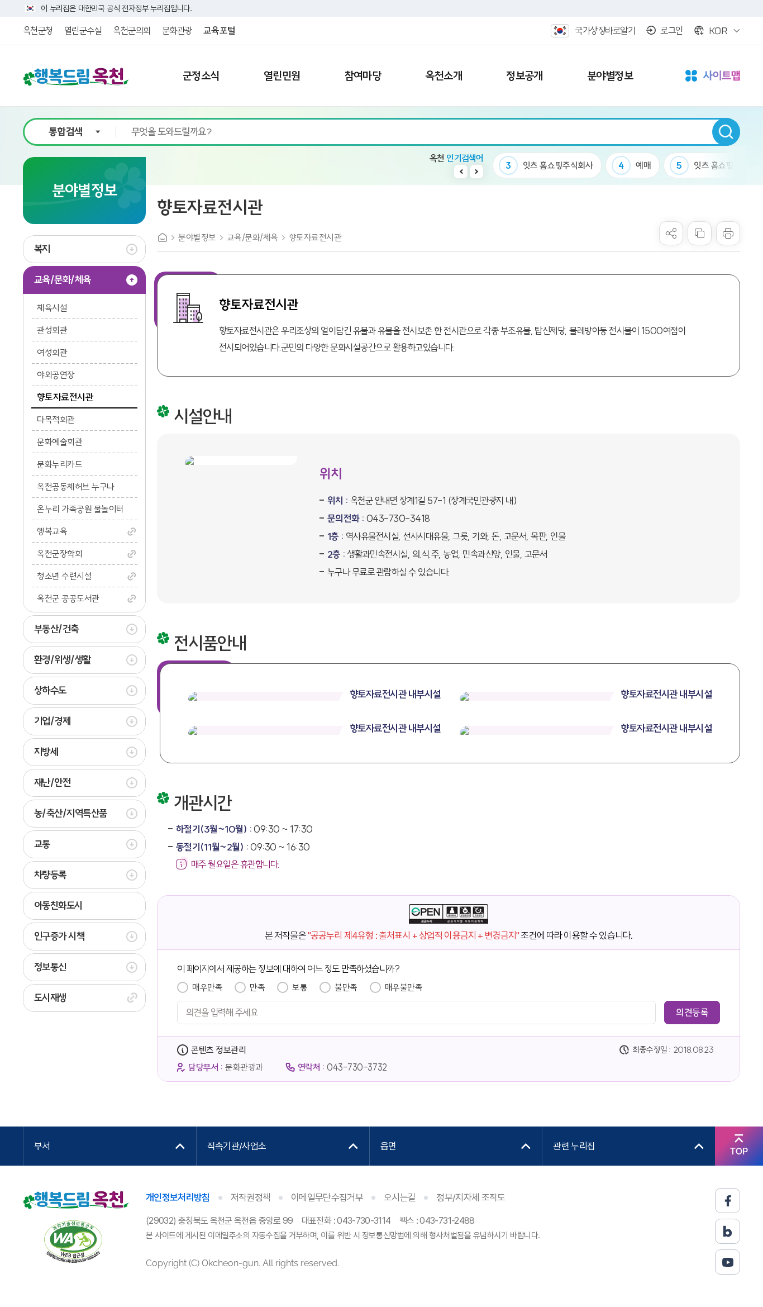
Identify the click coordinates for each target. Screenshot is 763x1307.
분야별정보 (197, 237)
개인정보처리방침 (178, 1197)
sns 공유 (671, 233)
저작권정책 (251, 1197)
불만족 (346, 987)
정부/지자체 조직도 (470, 1197)
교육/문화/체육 (252, 237)
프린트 (728, 233)
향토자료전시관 (315, 237)
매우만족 (207, 987)
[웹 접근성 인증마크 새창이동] (73, 1241)
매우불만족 (404, 987)
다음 (476, 171)
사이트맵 (712, 76)
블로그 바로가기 (727, 1231)
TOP (739, 1151)
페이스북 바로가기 (727, 1200)
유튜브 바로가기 (727, 1262)
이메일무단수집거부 (327, 1197)
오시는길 (400, 1197)
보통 (299, 987)
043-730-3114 (363, 1220)
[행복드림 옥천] (76, 76)
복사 (700, 233)
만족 (257, 987)
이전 (461, 171)
